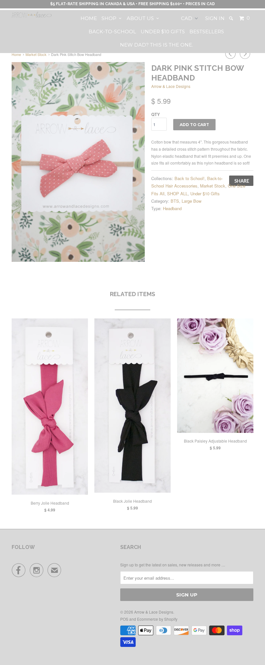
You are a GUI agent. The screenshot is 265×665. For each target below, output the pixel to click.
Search (130, 547)
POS (124, 619)
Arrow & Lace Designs (170, 86)
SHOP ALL (177, 193)
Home (88, 18)
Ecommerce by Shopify (157, 619)
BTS (175, 201)
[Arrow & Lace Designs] (32, 15)
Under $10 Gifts (163, 31)
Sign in (215, 18)
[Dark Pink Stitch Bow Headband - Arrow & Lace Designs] (78, 162)
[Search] (231, 18)
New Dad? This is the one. (156, 45)
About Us (141, 18)
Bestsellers (206, 31)
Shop (110, 18)
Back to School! (190, 178)
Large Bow (191, 201)
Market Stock (212, 186)
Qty (155, 114)
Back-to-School (112, 31)
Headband (172, 208)
